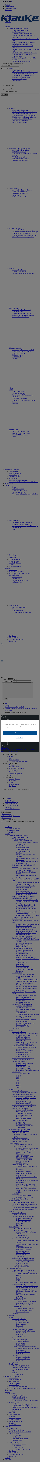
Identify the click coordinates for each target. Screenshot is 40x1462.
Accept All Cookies (20, 732)
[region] (20, 731)
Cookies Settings (20, 737)
